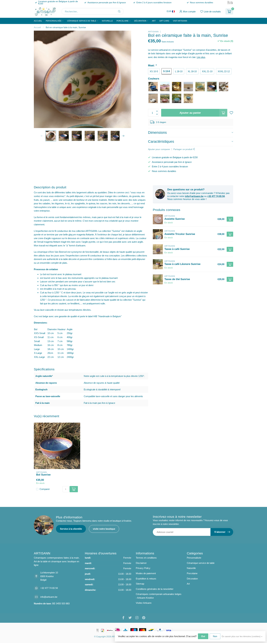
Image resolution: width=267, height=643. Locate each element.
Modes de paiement (146, 573)
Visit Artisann (180, 21)
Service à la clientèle (71, 528)
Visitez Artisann (143, 603)
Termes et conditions (146, 557)
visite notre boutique (104, 528)
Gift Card (164, 21)
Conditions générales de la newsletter (154, 589)
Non (215, 636)
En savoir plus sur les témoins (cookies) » (242, 636)
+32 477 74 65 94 (216, 196)
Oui (203, 636)
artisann (153, 32)
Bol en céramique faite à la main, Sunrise (66, 27)
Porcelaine (123, 21)
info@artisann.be (194, 196)
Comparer (45, 489)
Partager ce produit (183, 149)
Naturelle (107, 21)
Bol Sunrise (43, 474)
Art (154, 21)
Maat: (152, 65)
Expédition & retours (146, 578)
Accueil (38, 21)
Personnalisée (53, 21)
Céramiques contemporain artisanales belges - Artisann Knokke (158, 596)
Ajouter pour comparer (159, 149)
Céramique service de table (81, 21)
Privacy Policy (143, 568)
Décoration (140, 21)
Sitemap (140, 583)
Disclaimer (141, 563)
